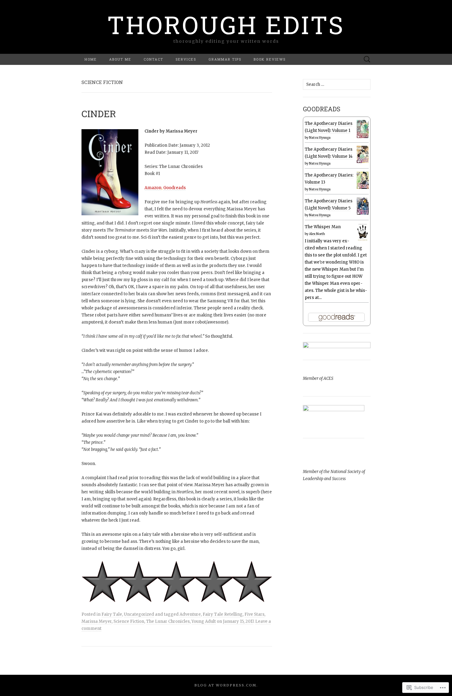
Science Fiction (128, 621)
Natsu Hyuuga (320, 138)
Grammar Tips (224, 59)
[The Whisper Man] (363, 232)
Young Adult (204, 621)
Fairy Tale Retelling (223, 614)
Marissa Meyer (96, 621)
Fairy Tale (111, 614)
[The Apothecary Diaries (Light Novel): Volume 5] (363, 206)
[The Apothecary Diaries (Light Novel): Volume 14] (363, 154)
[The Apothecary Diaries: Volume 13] (363, 180)
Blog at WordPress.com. (226, 685)
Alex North (317, 234)
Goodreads (174, 187)
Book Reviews (270, 59)
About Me (120, 59)
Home (91, 59)
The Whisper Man (323, 226)
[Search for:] (367, 59)
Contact (153, 59)
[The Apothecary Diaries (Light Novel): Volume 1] (363, 129)
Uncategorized (139, 614)
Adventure (190, 614)
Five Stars (254, 614)
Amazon (153, 187)
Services (186, 59)
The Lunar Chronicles (168, 621)
